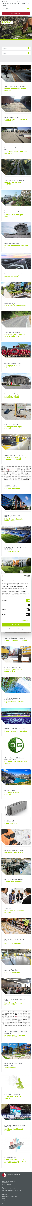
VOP (2, 1203)
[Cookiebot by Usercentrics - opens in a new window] (23, 576)
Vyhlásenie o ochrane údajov (9, 1196)
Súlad (3, 1198)
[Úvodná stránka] (16, 1175)
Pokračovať (16, 13)
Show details (24, 620)
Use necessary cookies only (16, 629)
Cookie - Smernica (6, 1201)
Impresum (4, 1194)
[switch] (28, 605)
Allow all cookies (16, 624)
